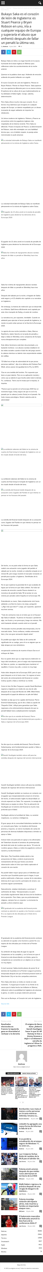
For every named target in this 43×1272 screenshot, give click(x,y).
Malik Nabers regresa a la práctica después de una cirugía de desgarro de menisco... (30, 1187)
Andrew (5, 46)
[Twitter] (8, 52)
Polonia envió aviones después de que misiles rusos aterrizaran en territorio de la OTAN (29, 1172)
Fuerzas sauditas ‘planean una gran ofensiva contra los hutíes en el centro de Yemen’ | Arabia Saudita (7, 1091)
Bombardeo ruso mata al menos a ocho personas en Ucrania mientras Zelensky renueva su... (30, 1112)
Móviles (3, 1252)
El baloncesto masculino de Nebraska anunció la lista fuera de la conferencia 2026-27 (29, 1219)
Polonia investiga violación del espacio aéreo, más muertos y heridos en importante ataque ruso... (29, 1204)
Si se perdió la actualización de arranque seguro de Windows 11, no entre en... (30, 1142)
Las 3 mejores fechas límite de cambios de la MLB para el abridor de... (29, 1156)
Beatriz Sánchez (24, 1118)
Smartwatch (5, 1241)
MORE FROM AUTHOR (29, 1073)
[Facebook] (3, 52)
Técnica (3, 1238)
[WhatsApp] (19, 52)
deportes (4, 1235)
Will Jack (21, 1179)
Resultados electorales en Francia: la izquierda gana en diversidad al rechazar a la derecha (10, 1029)
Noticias (9, 8)
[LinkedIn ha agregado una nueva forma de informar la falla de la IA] (9, 1129)
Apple (3, 1245)
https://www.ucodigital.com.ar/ (21, 1067)
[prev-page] (20, 1102)
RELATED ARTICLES (13, 1073)
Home (2, 8)
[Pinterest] (14, 52)
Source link (5, 1004)
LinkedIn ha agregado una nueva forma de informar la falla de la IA (30, 1126)
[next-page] (23, 1102)
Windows (4, 1248)
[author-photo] (21, 1056)
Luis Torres (22, 1161)
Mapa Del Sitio (21, 1265)
